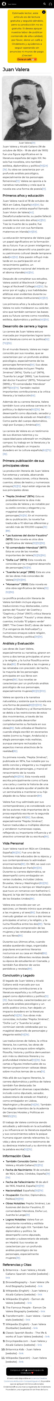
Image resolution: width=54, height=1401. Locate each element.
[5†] (37, 204)
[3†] (33, 142)
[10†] (43, 691)
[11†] (40, 1165)
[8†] (8, 530)
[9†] (42, 543)
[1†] (41, 165)
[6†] (47, 339)
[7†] (5, 343)
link (8, 1277)
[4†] (32, 204)
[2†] (45, 165)
